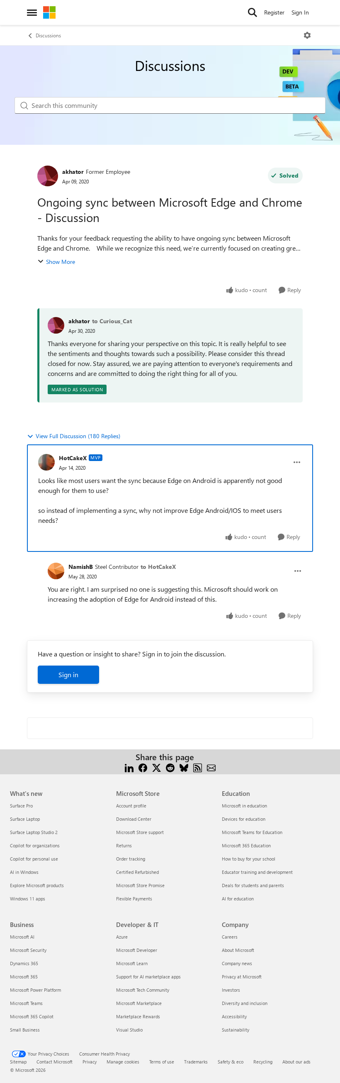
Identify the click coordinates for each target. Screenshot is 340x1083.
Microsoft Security (28, 950)
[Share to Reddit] (170, 767)
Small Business (25, 1030)
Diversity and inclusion (244, 1003)
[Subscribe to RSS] (197, 767)
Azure (122, 937)
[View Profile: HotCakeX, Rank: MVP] (46, 462)
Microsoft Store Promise (140, 885)
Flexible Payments (134, 898)
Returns (124, 845)
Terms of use (161, 1062)
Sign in (68, 674)
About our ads (296, 1062)
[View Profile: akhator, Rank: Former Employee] (47, 176)
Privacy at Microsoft (242, 976)
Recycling (262, 1062)
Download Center (133, 819)
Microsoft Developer (136, 950)
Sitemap (18, 1062)
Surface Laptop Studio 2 (34, 832)
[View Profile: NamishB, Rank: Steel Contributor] (56, 571)
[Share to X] (156, 767)
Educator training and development (257, 872)
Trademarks (196, 1062)
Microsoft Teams (26, 1003)
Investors (231, 990)
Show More (60, 262)
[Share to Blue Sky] (184, 767)
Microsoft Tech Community (142, 990)
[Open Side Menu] (32, 12)
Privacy (90, 1062)
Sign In (300, 12)
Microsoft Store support (140, 832)
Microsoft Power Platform (35, 990)
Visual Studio (129, 1030)
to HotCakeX (158, 567)
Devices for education (243, 819)
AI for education (238, 898)
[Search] (252, 12)
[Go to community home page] (49, 12)
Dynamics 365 (24, 963)
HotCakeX (73, 458)
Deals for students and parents (253, 885)
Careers (230, 937)
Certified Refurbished (137, 872)
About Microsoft (238, 950)
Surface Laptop (25, 819)
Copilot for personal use (34, 859)
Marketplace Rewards (138, 1016)
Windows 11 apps (27, 898)
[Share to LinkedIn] (129, 767)
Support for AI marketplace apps (148, 976)
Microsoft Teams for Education (252, 832)
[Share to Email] (211, 767)
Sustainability (235, 1030)
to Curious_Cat (112, 321)
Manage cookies (123, 1062)
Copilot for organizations (35, 845)
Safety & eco (230, 1062)
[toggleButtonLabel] (307, 35)
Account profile (131, 805)
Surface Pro (21, 805)
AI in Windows (24, 872)
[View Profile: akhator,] (56, 325)
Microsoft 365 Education (246, 845)
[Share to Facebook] (142, 767)
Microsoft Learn (132, 963)
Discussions (48, 35)
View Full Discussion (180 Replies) (78, 436)
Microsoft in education (244, 805)
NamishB (80, 567)
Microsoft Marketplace (139, 1003)
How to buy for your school (248, 859)
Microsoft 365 (24, 976)
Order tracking (130, 859)
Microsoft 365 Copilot (31, 1016)
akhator (73, 172)
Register (274, 12)
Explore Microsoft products (37, 885)
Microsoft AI (22, 937)
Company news (237, 963)
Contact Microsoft (54, 1062)
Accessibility (234, 1016)
